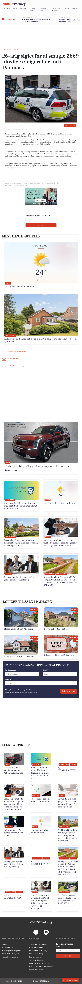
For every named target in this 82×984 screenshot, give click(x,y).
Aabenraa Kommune (36, 960)
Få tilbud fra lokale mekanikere (41, 966)
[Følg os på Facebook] (35, 932)
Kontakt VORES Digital (10, 954)
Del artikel (68, 125)
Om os (4, 944)
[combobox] (6, 683)
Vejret (74, 9)
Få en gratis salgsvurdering (39, 963)
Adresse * (8, 679)
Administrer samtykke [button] (10, 957)
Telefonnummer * (11, 670)
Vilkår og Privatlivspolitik (11, 951)
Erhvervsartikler (35, 957)
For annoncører (8, 947)
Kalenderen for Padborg (38, 951)
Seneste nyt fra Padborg (38, 944)
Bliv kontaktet (68, 691)
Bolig (15, 9)
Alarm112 (6, 9)
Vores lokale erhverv (36, 947)
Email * (45, 670)
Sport (67, 9)
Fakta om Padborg (36, 954)
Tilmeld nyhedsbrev (70, 980)
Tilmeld (41, 225)
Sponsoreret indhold (36, 970)
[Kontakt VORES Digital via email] (46, 932)
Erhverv (23, 9)
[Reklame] (41, 196)
